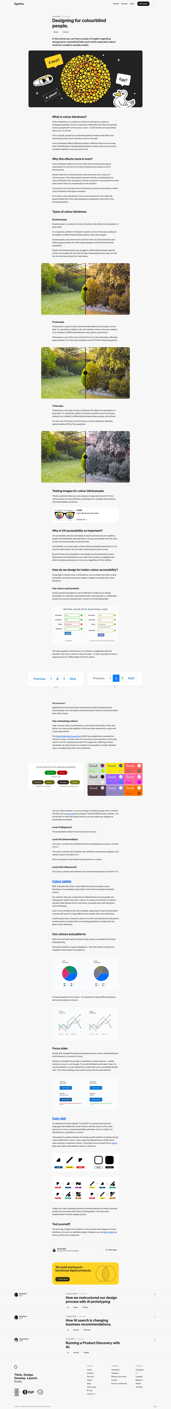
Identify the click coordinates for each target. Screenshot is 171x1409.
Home (89, 1370)
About (132, 4)
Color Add (59, 1118)
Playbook (115, 1373)
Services (124, 4)
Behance (139, 1380)
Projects (116, 4)
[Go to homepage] (19, 3)
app (113, 1143)
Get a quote (91, 1387)
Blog (89, 1383)
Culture (114, 1380)
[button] (143, 4)
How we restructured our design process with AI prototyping (91, 1300)
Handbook (115, 1370)
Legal (155, 1406)
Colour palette (61, 881)
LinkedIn (139, 1377)
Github (138, 1383)
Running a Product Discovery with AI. (93, 1345)
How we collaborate (119, 1383)
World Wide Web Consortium (68, 736)
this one (70, 813)
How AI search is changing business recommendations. (88, 1322)
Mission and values (118, 1377)
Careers (90, 1394)
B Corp (90, 1390)
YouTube (139, 1387)
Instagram (140, 1370)
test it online (109, 1232)
